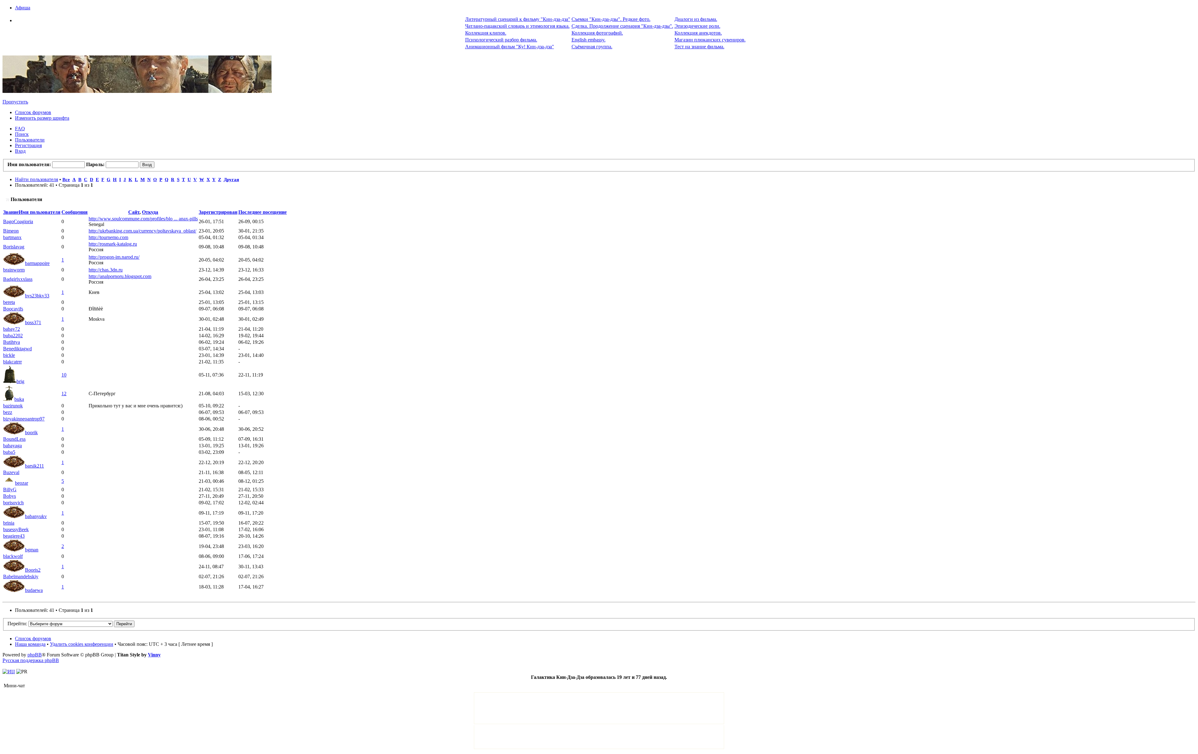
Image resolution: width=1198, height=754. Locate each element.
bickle (9, 355)
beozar (21, 483)
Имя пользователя (40, 212)
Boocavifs (13, 308)
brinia (8, 523)
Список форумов (33, 112)
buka (19, 399)
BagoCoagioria (18, 221)
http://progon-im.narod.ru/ (114, 257)
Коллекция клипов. (485, 33)
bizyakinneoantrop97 (24, 418)
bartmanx (12, 237)
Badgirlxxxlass (17, 279)
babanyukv (36, 516)
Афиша (22, 7)
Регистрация (28, 145)
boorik (31, 432)
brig (20, 381)
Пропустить (15, 101)
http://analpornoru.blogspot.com (120, 276)
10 (63, 374)
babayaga (12, 445)
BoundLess (14, 439)
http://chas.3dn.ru (106, 269)
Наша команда (30, 644)
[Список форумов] (137, 91)
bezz (7, 412)
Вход (20, 151)
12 (63, 393)
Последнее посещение (262, 212)
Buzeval (11, 472)
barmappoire (37, 263)
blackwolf (13, 556)
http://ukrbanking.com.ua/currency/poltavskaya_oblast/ (142, 230)
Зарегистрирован (218, 212)
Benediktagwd (17, 348)
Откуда (150, 212)
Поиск (22, 134)
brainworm (14, 269)
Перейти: (17, 623)
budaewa (34, 590)
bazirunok (13, 405)
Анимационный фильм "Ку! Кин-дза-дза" (509, 46)
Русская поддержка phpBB (30, 660)
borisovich (13, 502)
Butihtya (11, 342)
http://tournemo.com (108, 237)
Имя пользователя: (29, 164)
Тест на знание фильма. (699, 46)
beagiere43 (14, 536)
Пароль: (95, 164)
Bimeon (11, 230)
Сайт (133, 212)
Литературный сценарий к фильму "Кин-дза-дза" (517, 19)
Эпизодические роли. (697, 26)
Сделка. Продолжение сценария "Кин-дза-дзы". (622, 26)
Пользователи (30, 139)
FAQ (20, 128)
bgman (31, 549)
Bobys (9, 496)
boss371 (33, 322)
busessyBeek (16, 529)
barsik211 (34, 465)
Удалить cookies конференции (81, 644)
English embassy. (589, 39)
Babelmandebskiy (20, 576)
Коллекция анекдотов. (698, 33)
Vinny (154, 654)
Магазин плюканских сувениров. (710, 39)
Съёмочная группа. (592, 46)
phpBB (34, 654)
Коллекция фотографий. (597, 33)
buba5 (9, 452)
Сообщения (74, 212)
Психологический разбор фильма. (501, 39)
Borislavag (13, 246)
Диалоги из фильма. (695, 19)
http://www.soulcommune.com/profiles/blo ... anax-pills (143, 218)
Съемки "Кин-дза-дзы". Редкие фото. (611, 19)
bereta (9, 302)
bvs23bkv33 (37, 295)
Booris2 (33, 570)
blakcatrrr (12, 361)
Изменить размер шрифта (42, 118)
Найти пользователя (36, 179)
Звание (11, 212)
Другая (231, 179)
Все (66, 179)
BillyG (10, 489)
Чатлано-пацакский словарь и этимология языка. (517, 26)
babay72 (11, 329)
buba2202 (13, 335)
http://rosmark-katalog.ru (113, 244)
